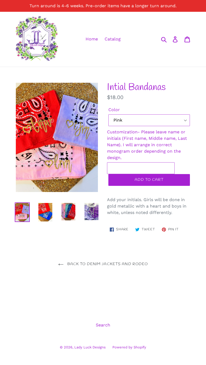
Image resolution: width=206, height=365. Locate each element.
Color (114, 109)
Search (103, 325)
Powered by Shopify (129, 347)
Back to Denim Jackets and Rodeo (107, 264)
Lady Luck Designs (90, 347)
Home (92, 39)
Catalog (113, 39)
